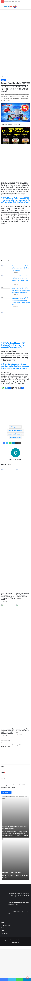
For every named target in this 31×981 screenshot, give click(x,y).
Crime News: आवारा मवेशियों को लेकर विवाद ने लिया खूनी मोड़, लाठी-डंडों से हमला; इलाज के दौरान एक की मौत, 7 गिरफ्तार (21, 290)
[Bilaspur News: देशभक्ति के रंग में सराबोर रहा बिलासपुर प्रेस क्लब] (23, 665)
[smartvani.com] (10, 6)
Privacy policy (4, 933)
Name (3, 766)
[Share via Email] (16, 443)
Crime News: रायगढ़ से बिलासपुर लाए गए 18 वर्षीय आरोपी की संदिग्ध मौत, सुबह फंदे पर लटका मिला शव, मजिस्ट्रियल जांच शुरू (8, 596)
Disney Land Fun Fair (15, 430)
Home (3, 76)
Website (3, 778)
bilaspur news (15, 427)
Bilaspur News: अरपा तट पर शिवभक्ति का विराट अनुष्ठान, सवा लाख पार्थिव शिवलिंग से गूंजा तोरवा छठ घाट (20, 268)
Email (3, 772)
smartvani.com (16, 437)
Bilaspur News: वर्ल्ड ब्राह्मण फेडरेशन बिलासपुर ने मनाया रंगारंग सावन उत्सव (22, 595)
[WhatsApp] (10, 443)
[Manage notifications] (27, 977)
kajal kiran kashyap (7, 124)
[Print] (19, 443)
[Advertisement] (15, 25)
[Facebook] (4, 443)
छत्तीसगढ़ (8, 76)
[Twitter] (7, 443)
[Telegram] (13, 443)
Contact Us (4, 927)
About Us (3, 922)
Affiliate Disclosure (6, 925)
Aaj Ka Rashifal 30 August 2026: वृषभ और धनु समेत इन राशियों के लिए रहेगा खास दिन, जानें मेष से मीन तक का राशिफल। (19, 895)
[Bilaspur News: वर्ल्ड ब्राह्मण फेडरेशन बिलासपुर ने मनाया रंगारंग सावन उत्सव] (23, 530)
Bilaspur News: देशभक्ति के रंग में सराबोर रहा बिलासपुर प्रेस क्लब (22, 730)
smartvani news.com (15, 434)
